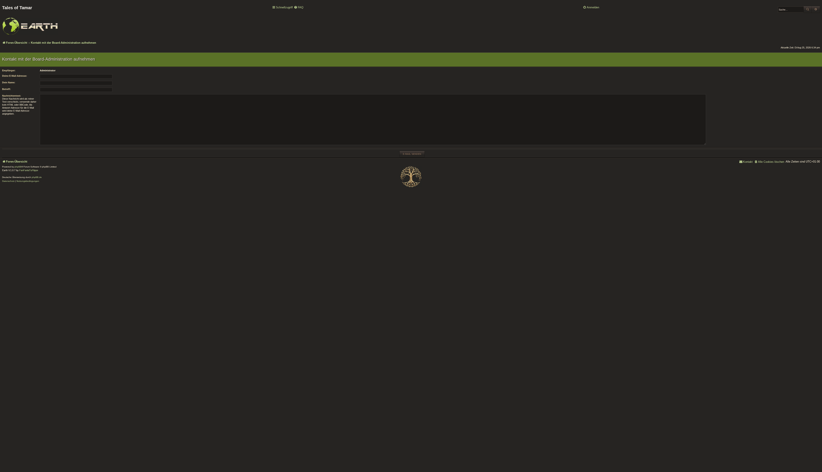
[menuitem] (298, 7)
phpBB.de (37, 177)
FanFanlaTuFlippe (28, 170)
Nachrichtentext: (11, 95)
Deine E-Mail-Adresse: (14, 76)
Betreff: (6, 89)
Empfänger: (8, 70)
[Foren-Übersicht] (30, 23)
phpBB (18, 167)
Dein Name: (8, 82)
